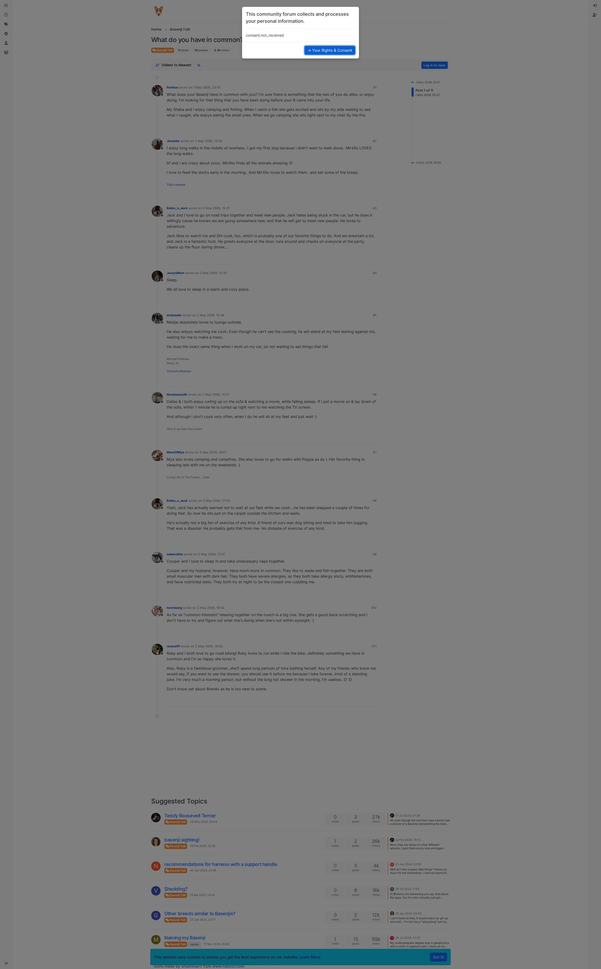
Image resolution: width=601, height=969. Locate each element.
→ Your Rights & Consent (330, 50)
